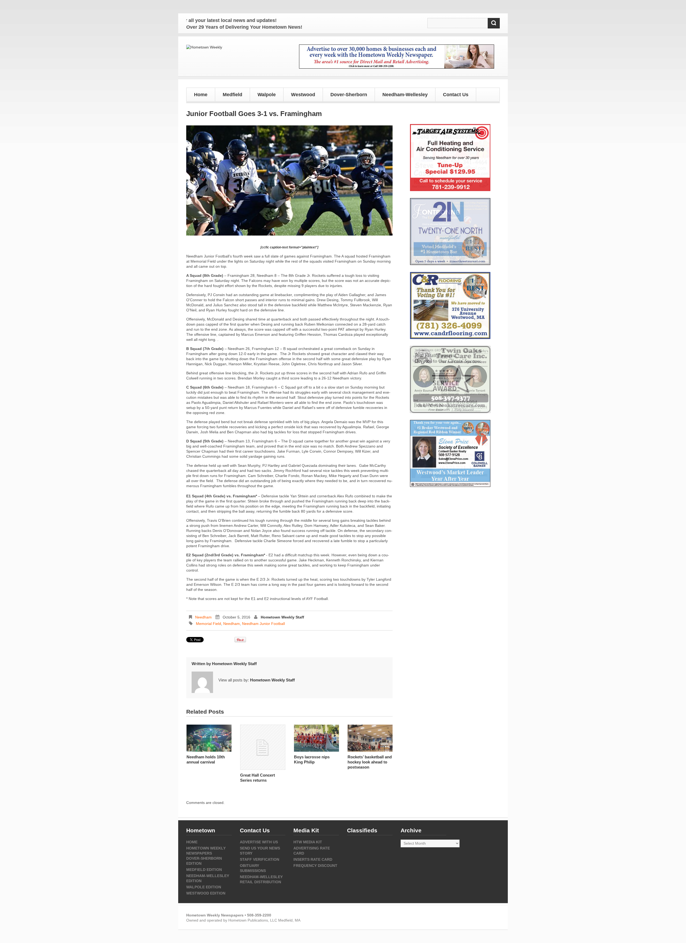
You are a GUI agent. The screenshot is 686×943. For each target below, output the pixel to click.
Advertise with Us (259, 842)
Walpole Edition (203, 887)
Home (200, 94)
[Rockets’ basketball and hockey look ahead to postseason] (370, 738)
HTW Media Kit (307, 842)
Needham (203, 617)
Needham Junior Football (263, 623)
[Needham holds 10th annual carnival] (209, 738)
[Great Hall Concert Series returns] (262, 747)
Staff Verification (259, 859)
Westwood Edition (205, 893)
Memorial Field (208, 623)
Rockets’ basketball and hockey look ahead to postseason (370, 762)
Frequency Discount (315, 865)
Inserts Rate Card (312, 859)
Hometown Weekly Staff (282, 617)
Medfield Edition (204, 869)
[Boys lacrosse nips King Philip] (316, 738)
